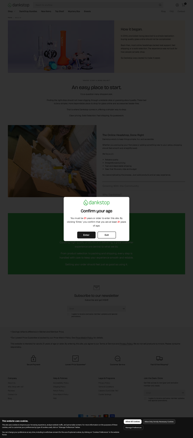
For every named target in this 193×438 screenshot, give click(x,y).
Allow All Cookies (133, 421)
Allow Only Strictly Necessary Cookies (159, 421)
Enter (86, 234)
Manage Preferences (134, 427)
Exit (107, 234)
